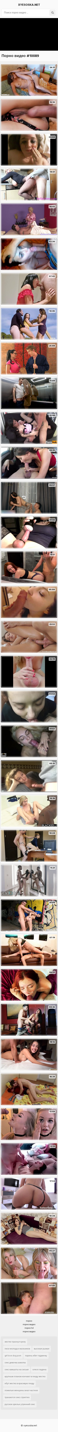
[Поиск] (52, 13)
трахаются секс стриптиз (17, 1397)
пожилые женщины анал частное (21, 1390)
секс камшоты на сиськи (17, 1369)
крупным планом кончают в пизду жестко (25, 1376)
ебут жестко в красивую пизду (19, 1383)
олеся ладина (39, 1369)
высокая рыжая (41, 1348)
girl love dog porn (13, 1355)
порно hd (29, 1328)
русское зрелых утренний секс (20, 1404)
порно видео (29, 1324)
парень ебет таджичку (36, 1355)
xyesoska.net (29, 4)
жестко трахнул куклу (15, 1341)
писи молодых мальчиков (17, 1348)
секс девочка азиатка (15, 1362)
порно (29, 1321)
